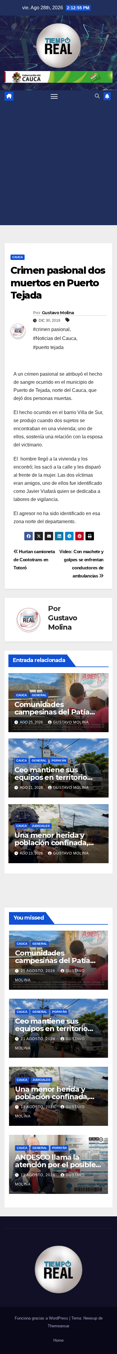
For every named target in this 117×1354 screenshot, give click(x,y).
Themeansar (58, 1326)
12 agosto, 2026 (38, 1175)
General (39, 695)
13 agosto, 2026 (38, 1107)
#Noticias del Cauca (54, 338)
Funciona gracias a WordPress (42, 1318)
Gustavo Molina (58, 312)
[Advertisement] (58, 163)
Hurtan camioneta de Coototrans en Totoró (34, 559)
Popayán (59, 760)
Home (58, 1340)
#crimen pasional (51, 329)
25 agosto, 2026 (38, 971)
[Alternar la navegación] (54, 96)
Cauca (17, 257)
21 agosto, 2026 (38, 1039)
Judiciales (41, 826)
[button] (97, 96)
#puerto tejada (48, 347)
